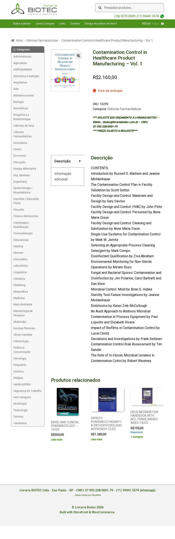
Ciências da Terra (23, 125)
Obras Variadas (22, 334)
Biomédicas (20, 108)
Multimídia (19, 321)
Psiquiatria (19, 364)
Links (62, 23)
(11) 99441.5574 (148, 16)
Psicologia (19, 358)
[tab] (67, 161)
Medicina (19, 298)
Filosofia (18, 209)
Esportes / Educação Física (26, 201)
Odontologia (21, 341)
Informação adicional (62, 176)
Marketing (19, 285)
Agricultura (20, 63)
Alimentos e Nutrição (26, 76)
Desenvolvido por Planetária (88, 495)
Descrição (62, 161)
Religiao (18, 377)
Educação (19, 162)
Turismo (18, 416)
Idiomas (18, 252)
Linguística (20, 272)
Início (19, 40)
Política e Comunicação (22, 349)
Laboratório (20, 265)
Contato (75, 23)
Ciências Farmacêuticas (42, 40)
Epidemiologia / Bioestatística (22, 190)
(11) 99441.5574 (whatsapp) (136, 490)
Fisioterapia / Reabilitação (21, 225)
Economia (19, 155)
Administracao (22, 56)
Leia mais (57, 439)
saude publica (22, 384)
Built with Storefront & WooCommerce (87, 512)
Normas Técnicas (24, 328)
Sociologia (19, 403)
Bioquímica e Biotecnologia (22, 117)
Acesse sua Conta (24, 31)
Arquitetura (20, 82)
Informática (20, 259)
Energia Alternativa (24, 168)
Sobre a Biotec (22, 23)
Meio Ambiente (22, 304)
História (18, 246)
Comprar (138, 436)
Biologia (18, 101)
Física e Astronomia (25, 216)
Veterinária (19, 423)
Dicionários (20, 142)
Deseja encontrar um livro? (101, 23)
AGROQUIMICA (22, 69)
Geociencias (21, 240)
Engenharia (20, 181)
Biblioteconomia (23, 95)
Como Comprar (45, 23)
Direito (17, 149)
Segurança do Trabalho (27, 390)
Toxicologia (20, 410)
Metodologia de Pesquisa (23, 313)
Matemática (20, 291)
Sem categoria (22, 397)
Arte (16, 88)
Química (18, 371)
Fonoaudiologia (23, 233)
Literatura (19, 278)
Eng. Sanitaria (21, 175)
